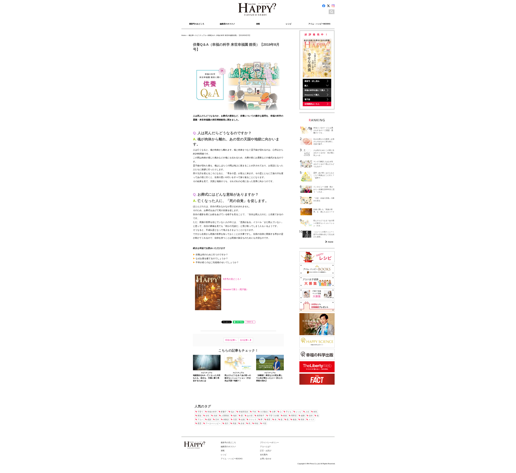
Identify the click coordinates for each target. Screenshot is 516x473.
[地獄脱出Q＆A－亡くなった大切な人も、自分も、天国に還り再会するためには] (207, 362)
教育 (268, 419)
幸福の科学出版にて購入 (314, 90)
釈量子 (223, 412)
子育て (200, 412)
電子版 (307, 99)
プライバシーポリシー (269, 442)
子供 (254, 412)
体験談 (226, 419)
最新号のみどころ (196, 24)
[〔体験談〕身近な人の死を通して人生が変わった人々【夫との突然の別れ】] (270, 362)
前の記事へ (232, 340)
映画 (285, 416)
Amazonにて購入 (311, 95)
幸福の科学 (212, 412)
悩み (232, 412)
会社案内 (264, 455)
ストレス (252, 419)
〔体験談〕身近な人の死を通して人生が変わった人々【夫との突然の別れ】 (269, 378)
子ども (288, 412)
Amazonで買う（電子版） (235, 289)
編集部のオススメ (227, 24)
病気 (315, 412)
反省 (242, 423)
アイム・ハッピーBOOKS (319, 24)
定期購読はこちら (312, 104)
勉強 (294, 419)
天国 (234, 419)
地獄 (234, 416)
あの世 (249, 416)
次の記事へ (245, 340)
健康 (302, 416)
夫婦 (215, 416)
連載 (258, 24)
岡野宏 (294, 416)
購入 (306, 86)
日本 (217, 419)
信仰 (310, 416)
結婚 (242, 419)
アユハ (200, 419)
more (330, 242)
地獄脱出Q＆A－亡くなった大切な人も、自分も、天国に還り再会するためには (206, 378)
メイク (311, 419)
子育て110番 (273, 416)
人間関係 (225, 416)
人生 (307, 412)
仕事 (273, 412)
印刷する (250, 322)
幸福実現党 (243, 412)
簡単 (302, 419)
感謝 (209, 419)
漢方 (226, 423)
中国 (264, 423)
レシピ (288, 24)
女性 (207, 416)
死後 (234, 423)
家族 (199, 416)
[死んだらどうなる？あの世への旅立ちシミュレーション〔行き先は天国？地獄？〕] (238, 362)
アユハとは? (265, 446)
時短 (256, 423)
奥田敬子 (260, 416)
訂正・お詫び (265, 450)
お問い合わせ (265, 459)
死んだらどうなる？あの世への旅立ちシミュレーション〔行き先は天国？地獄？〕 (238, 378)
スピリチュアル (206, 373)
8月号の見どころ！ (232, 279)
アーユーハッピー (213, 423)
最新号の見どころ (228, 442)
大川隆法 (264, 412)
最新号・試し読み (312, 81)
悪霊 (199, 423)
